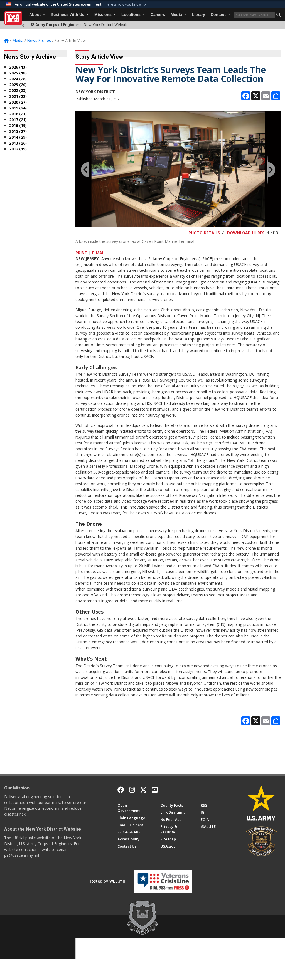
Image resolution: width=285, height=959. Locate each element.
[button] (126, 4)
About (35, 15)
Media (177, 15)
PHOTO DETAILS (204, 232)
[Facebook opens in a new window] (120, 790)
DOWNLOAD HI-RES (245, 232)
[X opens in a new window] (143, 790)
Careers (158, 15)
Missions (103, 15)
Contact (219, 15)
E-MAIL (98, 252)
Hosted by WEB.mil (107, 881)
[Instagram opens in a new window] (132, 790)
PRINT (81, 252)
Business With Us (68, 15)
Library (198, 15)
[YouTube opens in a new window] (155, 790)
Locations (131, 15)
